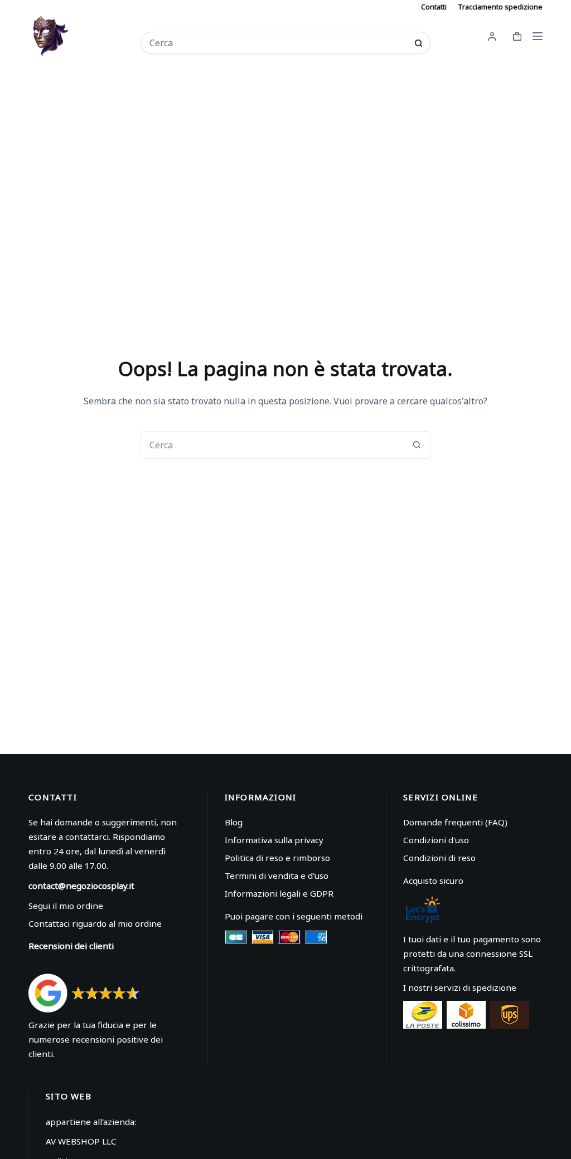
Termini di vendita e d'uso (276, 875)
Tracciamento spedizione (500, 7)
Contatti (434, 7)
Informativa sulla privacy (274, 839)
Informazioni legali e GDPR (279, 893)
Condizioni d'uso (436, 839)
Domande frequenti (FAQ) (455, 822)
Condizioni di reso (439, 857)
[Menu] (538, 36)
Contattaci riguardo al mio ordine (95, 923)
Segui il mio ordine (65, 905)
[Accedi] (492, 36)
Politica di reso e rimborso (277, 857)
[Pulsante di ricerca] (418, 43)
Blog (234, 822)
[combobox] (278, 43)
